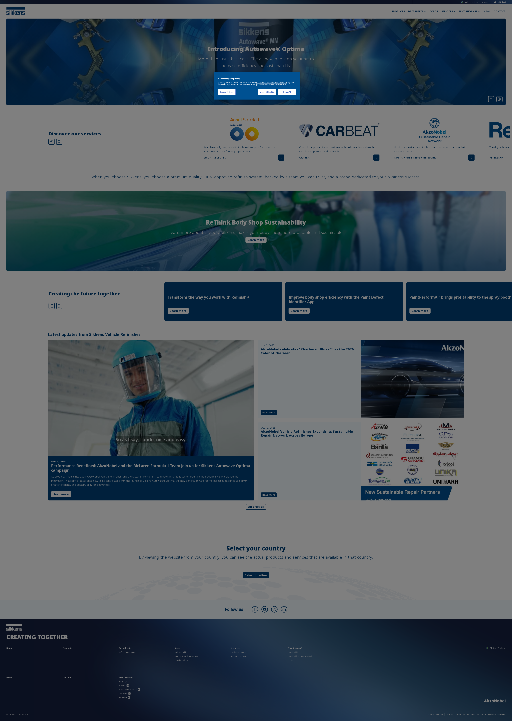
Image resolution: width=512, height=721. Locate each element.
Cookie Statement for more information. (272, 85)
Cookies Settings (226, 92)
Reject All (287, 92)
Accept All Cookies (267, 92)
